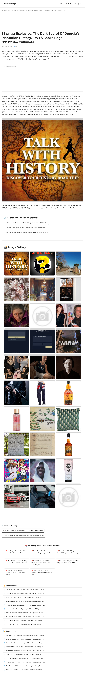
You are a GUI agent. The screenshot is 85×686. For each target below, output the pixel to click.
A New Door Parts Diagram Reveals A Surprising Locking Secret (24, 530)
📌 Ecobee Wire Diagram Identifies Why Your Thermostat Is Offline (68, 562)
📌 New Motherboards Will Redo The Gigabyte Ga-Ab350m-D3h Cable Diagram (41, 563)
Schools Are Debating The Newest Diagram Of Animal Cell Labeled (27, 223)
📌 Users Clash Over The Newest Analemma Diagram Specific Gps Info (41, 553)
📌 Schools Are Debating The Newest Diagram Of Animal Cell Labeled (15, 573)
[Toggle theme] (19, 3)
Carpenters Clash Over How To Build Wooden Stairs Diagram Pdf (25, 593)
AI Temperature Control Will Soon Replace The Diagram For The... (25, 616)
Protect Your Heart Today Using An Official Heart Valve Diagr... (24, 597)
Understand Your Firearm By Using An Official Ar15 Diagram (23, 609)
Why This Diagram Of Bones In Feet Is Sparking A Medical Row (24, 612)
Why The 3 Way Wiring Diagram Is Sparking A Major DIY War (24, 624)
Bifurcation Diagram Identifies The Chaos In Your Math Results (26, 227)
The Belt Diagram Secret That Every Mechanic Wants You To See (24, 535)
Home (3, 10)
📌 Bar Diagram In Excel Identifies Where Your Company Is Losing (16, 552)
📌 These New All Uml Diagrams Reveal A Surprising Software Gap (67, 552)
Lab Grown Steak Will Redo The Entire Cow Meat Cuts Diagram (25, 589)
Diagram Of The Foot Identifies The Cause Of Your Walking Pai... (25, 601)
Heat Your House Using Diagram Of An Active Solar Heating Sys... (25, 605)
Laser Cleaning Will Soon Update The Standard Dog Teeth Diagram (27, 232)
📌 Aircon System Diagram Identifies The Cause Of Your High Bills (41, 573)
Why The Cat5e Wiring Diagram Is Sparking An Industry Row (24, 620)
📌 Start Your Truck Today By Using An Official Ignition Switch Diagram (16, 562)
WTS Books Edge (10, 4)
